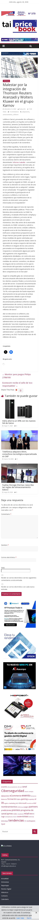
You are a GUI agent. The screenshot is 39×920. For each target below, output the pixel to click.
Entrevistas (5, 882)
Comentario (6, 514)
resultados (20, 814)
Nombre (5, 545)
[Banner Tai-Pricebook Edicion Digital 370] (19, 12)
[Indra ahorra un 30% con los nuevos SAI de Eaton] (19, 401)
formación (11, 799)
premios (16, 810)
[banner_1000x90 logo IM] (19, 53)
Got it (29, 918)
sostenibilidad (22, 816)
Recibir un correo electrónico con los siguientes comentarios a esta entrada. (18, 579)
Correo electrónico (8, 557)
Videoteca (4, 892)
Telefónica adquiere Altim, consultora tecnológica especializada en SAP (19, 454)
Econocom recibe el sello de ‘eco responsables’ (17, 384)
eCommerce (16, 795)
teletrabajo (4, 821)
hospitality (31, 799)
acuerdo (4, 787)
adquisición (25, 112)
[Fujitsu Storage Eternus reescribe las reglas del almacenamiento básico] (19, 465)
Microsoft (23, 803)
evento (26, 795)
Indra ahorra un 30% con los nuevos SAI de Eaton (19, 422)
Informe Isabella (19, 162)
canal (24, 786)
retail (26, 813)
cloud (26, 791)
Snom (15, 816)
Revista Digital (6, 889)
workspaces (31, 821)
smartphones (9, 816)
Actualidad (4, 879)
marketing (12, 803)
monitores (30, 803)
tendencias (16, 820)
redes (15, 814)
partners (33, 806)
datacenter (5, 796)
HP (35, 799)
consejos (30, 791)
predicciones (6, 810)
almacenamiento (12, 787)
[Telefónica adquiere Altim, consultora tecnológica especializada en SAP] (19, 431)
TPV (25, 821)
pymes (10, 813)
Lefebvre (15, 114)
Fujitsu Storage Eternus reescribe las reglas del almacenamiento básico (18, 487)
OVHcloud (21, 807)
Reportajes (5, 885)
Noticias (6, 81)
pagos (26, 807)
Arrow (20, 787)
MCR (17, 803)
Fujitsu (19, 799)
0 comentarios (14, 112)
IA (2, 803)
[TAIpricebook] (6, 846)
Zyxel (3, 824)
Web (3, 568)
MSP (34, 803)
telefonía (31, 816)
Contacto (4, 896)
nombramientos (9, 806)
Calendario (5, 899)
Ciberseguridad (12, 791)
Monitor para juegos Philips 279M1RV (16, 376)
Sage (3, 817)
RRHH (31, 814)
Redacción (22, 109)
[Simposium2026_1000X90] (19, 39)
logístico (6, 803)
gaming (24, 799)
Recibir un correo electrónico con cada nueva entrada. (17, 588)
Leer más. (20, 918)
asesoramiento (7, 114)
